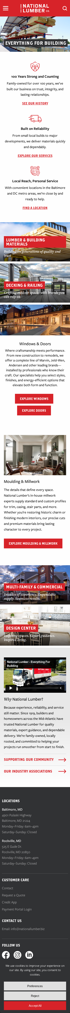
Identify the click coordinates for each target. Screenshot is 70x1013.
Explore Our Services (35, 155)
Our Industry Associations (28, 771)
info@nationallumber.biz (28, 929)
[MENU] (5, 8)
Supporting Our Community (28, 759)
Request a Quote (13, 895)
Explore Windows (34, 398)
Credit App (9, 902)
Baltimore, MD (12, 809)
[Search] (65, 8)
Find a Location (35, 208)
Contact (7, 888)
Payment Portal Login (17, 909)
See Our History (35, 103)
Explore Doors (34, 410)
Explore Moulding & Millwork (33, 543)
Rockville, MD (11, 840)
